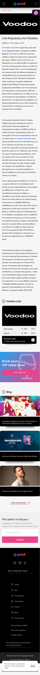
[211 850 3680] (20, 4)
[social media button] (14, 562)
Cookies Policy (16, 635)
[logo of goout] (20, 3)
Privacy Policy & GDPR (19, 625)
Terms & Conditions (18, 630)
